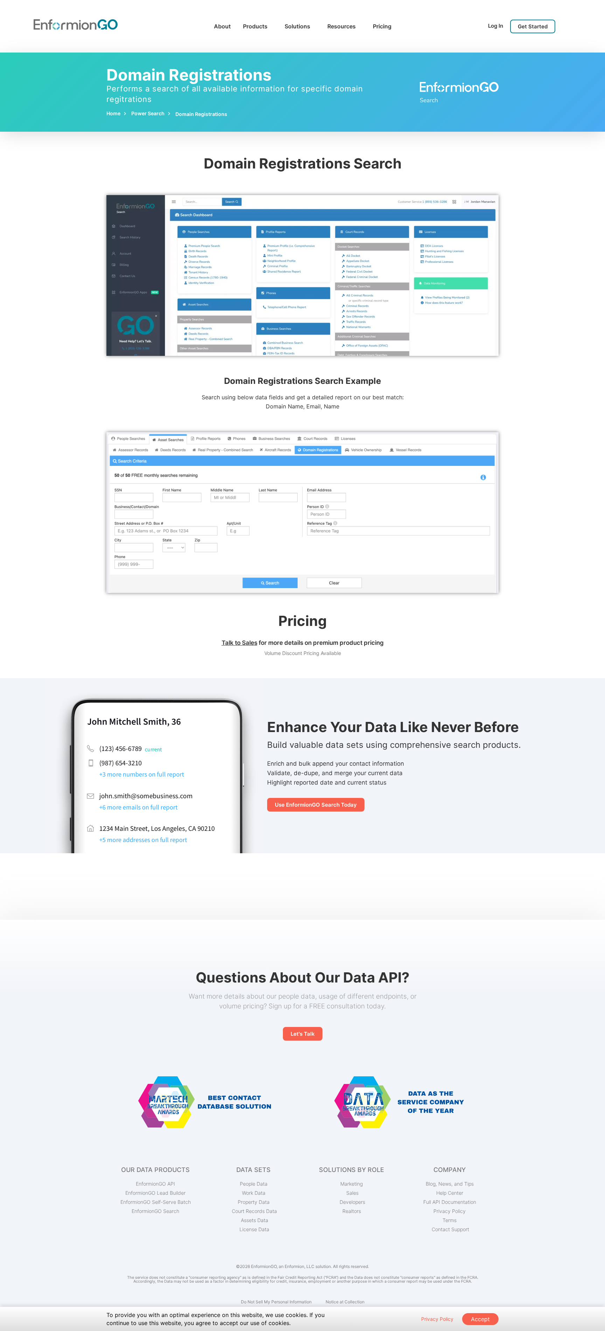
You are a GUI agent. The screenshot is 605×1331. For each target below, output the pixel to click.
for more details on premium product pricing (303, 642)
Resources (341, 26)
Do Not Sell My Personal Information (276, 1301)
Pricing (382, 26)
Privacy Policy (437, 1319)
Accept (480, 1319)
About (222, 26)
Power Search (148, 113)
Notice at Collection (345, 1301)
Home (113, 113)
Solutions (297, 26)
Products (255, 26)
